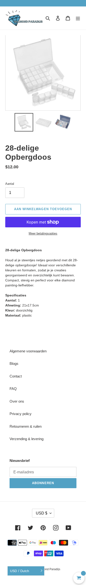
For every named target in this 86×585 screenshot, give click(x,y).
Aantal (9, 184)
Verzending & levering (26, 439)
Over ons (17, 401)
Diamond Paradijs (48, 569)
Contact (16, 376)
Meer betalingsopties (43, 233)
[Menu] (78, 18)
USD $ (41, 513)
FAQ (13, 389)
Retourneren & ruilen (26, 426)
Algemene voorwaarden (28, 351)
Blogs (14, 363)
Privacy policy (21, 414)
